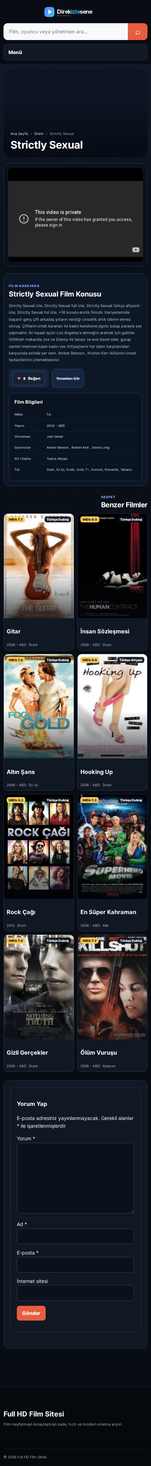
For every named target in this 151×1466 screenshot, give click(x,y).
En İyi (60, 469)
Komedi (97, 469)
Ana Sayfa (19, 133)
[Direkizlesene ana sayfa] (75, 12)
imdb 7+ (83, 469)
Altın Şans (21, 771)
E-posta (28, 1253)
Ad (22, 1224)
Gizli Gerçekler (27, 1052)
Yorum (26, 1138)
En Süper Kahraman (108, 912)
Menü (15, 52)
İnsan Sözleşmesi (104, 631)
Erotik (70, 469)
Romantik (111, 469)
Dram (39, 133)
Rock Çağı (21, 912)
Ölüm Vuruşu (98, 1052)
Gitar (14, 631)
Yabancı (126, 469)
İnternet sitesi (32, 1281)
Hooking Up (96, 771)
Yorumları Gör (68, 378)
